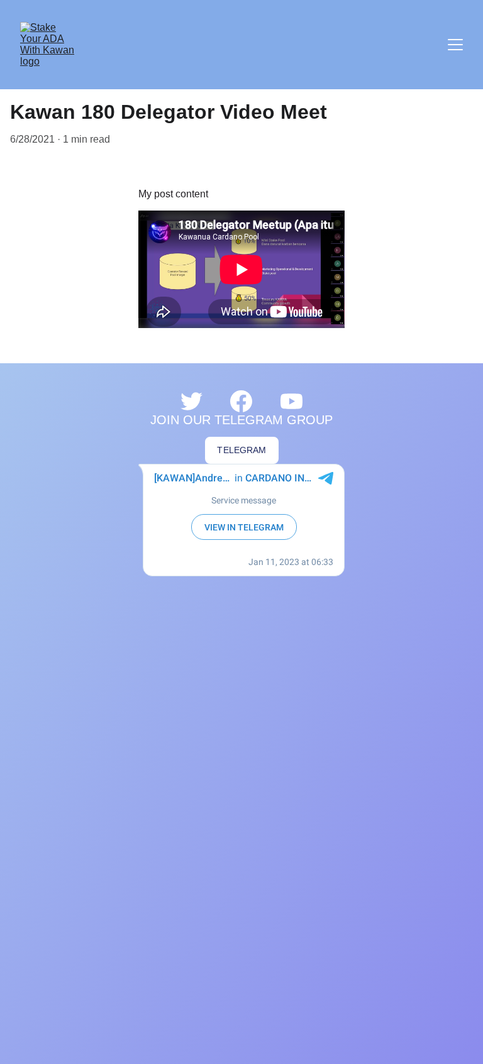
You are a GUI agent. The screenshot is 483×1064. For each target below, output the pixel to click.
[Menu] (455, 44)
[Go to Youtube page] (291, 401)
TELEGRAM (241, 450)
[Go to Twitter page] (191, 401)
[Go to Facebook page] (241, 401)
